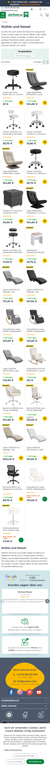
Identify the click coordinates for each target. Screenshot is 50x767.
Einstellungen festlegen (25, 756)
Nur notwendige (15, 762)
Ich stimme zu (35, 762)
